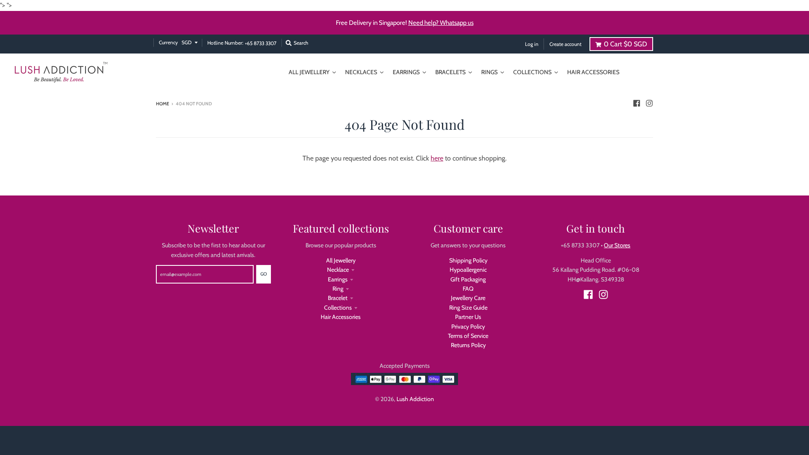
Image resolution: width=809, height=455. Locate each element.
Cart (625, 44)
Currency (168, 42)
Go (263, 274)
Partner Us (468, 317)
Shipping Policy (468, 260)
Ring (337, 288)
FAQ (468, 288)
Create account (565, 44)
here (437, 158)
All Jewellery (341, 260)
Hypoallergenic (468, 269)
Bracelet (338, 298)
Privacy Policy (468, 326)
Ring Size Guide (468, 307)
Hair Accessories (341, 317)
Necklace (338, 269)
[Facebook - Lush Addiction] (636, 103)
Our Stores (617, 245)
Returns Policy (468, 345)
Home (162, 104)
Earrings (338, 279)
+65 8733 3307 (260, 43)
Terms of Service (468, 336)
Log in (531, 44)
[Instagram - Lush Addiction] (649, 103)
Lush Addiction (415, 399)
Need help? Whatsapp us (441, 23)
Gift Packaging (468, 279)
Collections (338, 307)
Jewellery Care (468, 298)
